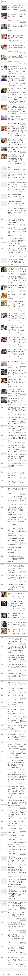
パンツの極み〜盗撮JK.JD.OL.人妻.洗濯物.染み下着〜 (16, 72)
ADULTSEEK (11, 553)
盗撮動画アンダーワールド (14, 20)
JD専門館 (10, 265)
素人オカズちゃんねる (13, 414)
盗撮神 (9, 643)
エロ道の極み (11, 216)
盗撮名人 (10, 460)
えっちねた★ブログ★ (13, 123)
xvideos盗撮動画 (12, 504)
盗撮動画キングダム (13, 367)
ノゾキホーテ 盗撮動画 (13, 722)
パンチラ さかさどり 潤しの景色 (17, 918)
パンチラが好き (12, 684)
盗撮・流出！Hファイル (14, 308)
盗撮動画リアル (12, 864)
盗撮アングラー (12, 974)
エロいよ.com (11, 825)
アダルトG (10, 769)
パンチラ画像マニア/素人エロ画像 (16, 9)
